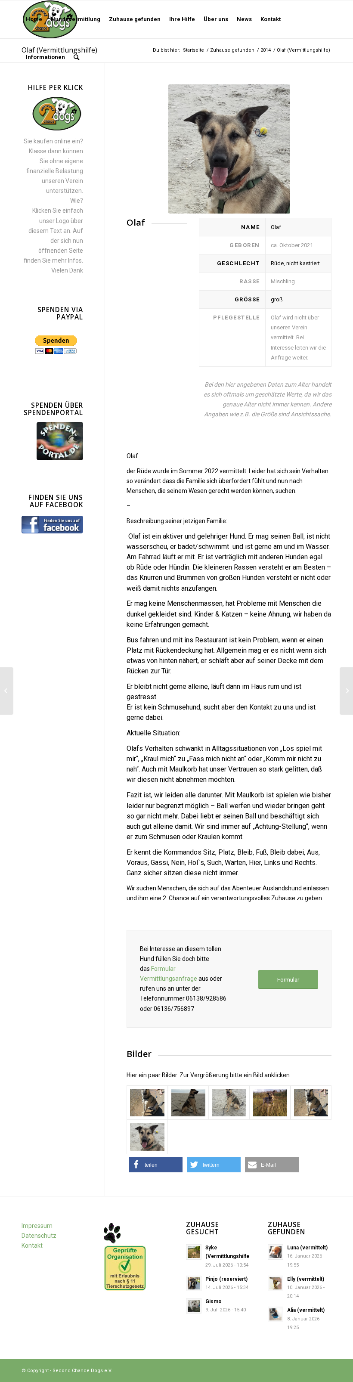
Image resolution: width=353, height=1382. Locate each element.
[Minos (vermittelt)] (346, 691)
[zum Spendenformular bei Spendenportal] (60, 458)
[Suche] (76, 57)
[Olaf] (147, 1102)
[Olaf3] (270, 1102)
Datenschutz (39, 1235)
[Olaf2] (229, 1102)
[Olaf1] (188, 1102)
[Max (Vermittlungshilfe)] (6, 691)
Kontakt (32, 1245)
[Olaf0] (311, 1102)
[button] (156, 1164)
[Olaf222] (147, 1137)
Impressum (37, 1225)
